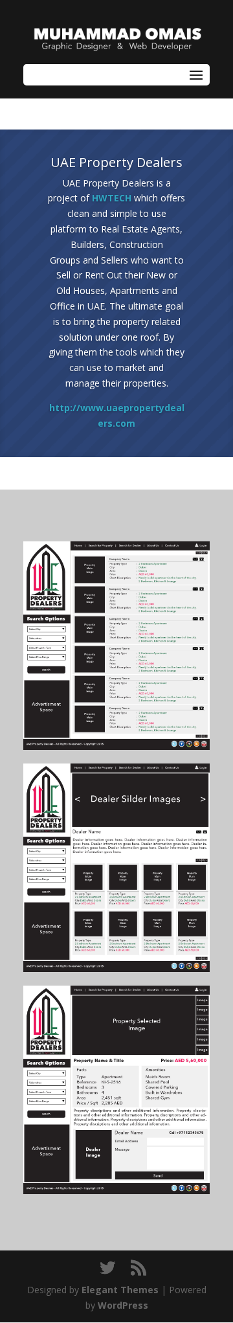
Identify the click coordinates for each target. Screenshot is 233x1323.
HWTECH (111, 198)
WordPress (123, 1305)
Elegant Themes (120, 1289)
